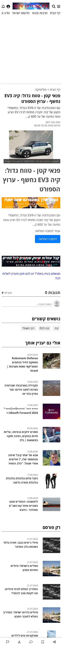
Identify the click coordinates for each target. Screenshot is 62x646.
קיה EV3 (44, 328)
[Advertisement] (31, 49)
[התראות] (3, 6)
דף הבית (55, 13)
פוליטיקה (40, 89)
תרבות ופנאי (39, 13)
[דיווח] (8, 641)
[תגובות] (31, 641)
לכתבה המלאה (47, 239)
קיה (56, 328)
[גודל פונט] (19, 641)
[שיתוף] (54, 641)
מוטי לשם (50, 122)
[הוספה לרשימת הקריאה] (43, 641)
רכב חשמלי (28, 328)
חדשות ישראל (20, 13)
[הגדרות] (8, 6)
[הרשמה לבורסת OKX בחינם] (31, 262)
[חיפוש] (53, 6)
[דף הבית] (31, 6)
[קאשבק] (31, 203)
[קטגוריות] (58, 6)
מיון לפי (7, 292)
